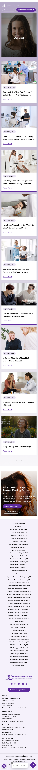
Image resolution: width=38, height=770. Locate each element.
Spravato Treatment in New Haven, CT (19, 594)
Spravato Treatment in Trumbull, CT (19, 612)
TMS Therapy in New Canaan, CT (19, 639)
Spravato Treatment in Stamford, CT (19, 606)
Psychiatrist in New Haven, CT (19, 547)
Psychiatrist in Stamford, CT (19, 559)
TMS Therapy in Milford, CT (19, 636)
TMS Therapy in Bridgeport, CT (19, 624)
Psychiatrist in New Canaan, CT (19, 544)
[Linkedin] (23, 684)
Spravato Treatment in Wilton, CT (19, 618)
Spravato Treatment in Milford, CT (19, 588)
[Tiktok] (26, 684)
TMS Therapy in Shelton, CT (19, 651)
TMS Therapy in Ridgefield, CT (19, 648)
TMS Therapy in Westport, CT (19, 662)
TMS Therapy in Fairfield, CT (19, 633)
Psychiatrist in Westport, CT (19, 567)
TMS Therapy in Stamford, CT (19, 653)
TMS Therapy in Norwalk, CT (19, 645)
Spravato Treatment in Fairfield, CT (19, 585)
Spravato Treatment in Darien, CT (19, 583)
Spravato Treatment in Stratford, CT (19, 609)
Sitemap (22, 761)
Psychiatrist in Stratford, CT (19, 562)
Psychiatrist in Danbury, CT (19, 532)
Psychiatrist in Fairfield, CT (19, 538)
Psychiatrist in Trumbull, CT (19, 564)
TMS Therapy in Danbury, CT (19, 627)
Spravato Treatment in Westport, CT (19, 615)
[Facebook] (12, 684)
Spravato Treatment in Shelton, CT (19, 603)
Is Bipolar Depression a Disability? (17, 446)
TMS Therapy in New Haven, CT (19, 642)
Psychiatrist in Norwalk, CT (19, 550)
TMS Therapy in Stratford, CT (19, 656)
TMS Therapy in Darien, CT (19, 630)
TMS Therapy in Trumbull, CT (19, 659)
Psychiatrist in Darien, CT (19, 535)
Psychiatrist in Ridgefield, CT (19, 553)
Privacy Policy (7, 759)
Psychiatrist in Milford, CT (19, 541)
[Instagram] (15, 684)
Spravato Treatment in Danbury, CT (19, 580)
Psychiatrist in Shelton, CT (19, 556)
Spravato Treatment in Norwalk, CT (19, 597)
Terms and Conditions (19, 759)
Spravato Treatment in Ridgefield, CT (19, 600)
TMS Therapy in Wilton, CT (19, 665)
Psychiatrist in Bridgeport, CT (19, 529)
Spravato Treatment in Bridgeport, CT (19, 577)
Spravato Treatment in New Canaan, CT (19, 591)
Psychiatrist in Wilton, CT (19, 570)
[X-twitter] (19, 684)
